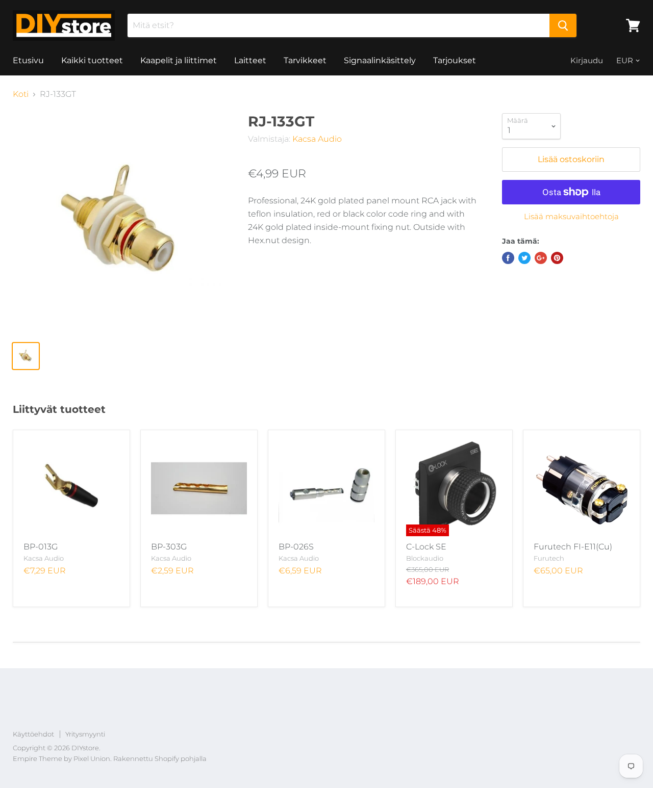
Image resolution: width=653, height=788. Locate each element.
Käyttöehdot (33, 734)
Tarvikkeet (305, 60)
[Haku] (562, 25)
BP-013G (40, 546)
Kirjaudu (586, 60)
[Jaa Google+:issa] (541, 258)
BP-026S (296, 546)
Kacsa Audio (317, 139)
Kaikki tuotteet (92, 60)
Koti (21, 94)
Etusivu (28, 60)
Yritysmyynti (85, 734)
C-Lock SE (426, 546)
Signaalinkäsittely (380, 60)
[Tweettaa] (524, 258)
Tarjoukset (454, 60)
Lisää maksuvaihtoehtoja (571, 216)
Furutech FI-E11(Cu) (573, 546)
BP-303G (169, 546)
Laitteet (250, 60)
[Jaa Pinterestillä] (557, 258)
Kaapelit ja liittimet (178, 60)
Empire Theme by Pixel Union (61, 758)
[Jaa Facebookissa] (508, 258)
